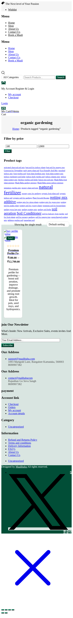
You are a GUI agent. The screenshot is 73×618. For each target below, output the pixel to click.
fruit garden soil (19, 174)
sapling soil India (44, 209)
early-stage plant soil (31, 170)
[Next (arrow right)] (6, 612)
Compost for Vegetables (13, 170)
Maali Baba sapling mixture (26, 183)
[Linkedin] (64, 531)
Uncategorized (16, 426)
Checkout (13, 97)
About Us (13, 28)
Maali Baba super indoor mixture (50, 183)
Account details (16, 413)
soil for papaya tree (43, 217)
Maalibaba (21, 466)
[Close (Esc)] (13, 609)
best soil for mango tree (55, 167)
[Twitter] (40, 528)
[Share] (9, 609)
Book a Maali (15, 35)
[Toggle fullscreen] (6, 609)
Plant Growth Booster (41, 198)
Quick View (16, 257)
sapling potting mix (29, 209)
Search (60, 77)
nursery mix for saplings (31, 193)
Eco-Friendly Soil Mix (49, 170)
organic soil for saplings (22, 198)
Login (4, 103)
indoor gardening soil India (14, 177)
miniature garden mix (12, 188)
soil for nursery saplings (25, 217)
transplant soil (29, 220)
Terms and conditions (19, 442)
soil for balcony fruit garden (53, 214)
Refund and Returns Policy (22, 439)
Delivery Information (19, 445)
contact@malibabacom (20, 378)
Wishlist (12, 9)
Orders (11, 407)
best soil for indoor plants (35, 167)
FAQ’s (11, 449)
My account (14, 94)
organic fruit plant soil (50, 193)
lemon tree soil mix (45, 180)
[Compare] (16, 250)
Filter (7, 151)
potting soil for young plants (31, 206)
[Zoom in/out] (2, 609)
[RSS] (67, 531)
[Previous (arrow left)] (2, 612)
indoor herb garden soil (35, 177)
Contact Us (14, 31)
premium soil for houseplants (54, 206)
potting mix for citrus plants (28, 202)
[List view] (11, 224)
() (10, 111)
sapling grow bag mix (12, 209)
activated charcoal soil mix (14, 167)
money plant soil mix (30, 188)
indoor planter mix (52, 177)
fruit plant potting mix (54, 174)
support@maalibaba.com (21, 358)
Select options (16, 235)
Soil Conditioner (29, 213)
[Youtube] (70, 531)
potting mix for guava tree (49, 202)
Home (11, 22)
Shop (11, 25)
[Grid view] (6, 224)
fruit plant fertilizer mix (36, 174)
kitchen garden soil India (28, 180)
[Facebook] (71, 472)
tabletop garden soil (15, 220)
